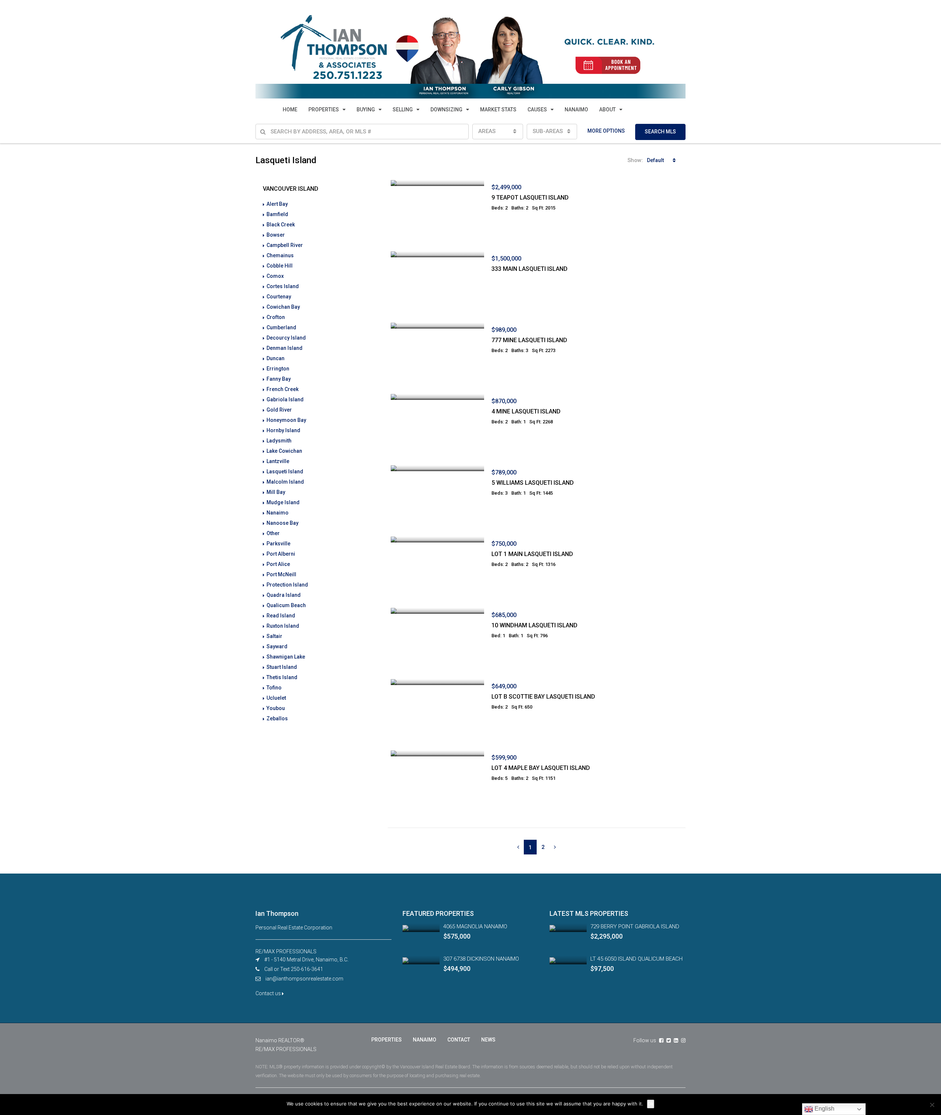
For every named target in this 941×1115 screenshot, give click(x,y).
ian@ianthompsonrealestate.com (304, 979)
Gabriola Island (285, 399)
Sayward (276, 646)
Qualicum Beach (286, 605)
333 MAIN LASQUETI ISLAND (529, 268)
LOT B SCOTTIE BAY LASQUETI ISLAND (543, 696)
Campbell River (284, 245)
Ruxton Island (282, 626)
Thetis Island (281, 677)
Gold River (279, 410)
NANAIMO (576, 109)
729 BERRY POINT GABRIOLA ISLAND (634, 926)
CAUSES (537, 109)
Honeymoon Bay (286, 420)
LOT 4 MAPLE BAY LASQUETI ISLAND (540, 767)
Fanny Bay (278, 379)
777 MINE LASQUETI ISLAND (529, 340)
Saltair (274, 636)
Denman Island (284, 348)
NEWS (488, 1040)
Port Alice (278, 564)
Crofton (275, 317)
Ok (651, 1104)
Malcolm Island (285, 482)
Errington (277, 369)
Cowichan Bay (283, 307)
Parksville (278, 543)
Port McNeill (281, 574)
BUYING (366, 109)
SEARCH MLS (660, 132)
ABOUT (607, 109)
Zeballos (277, 718)
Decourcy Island (286, 338)
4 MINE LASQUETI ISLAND (526, 411)
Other (273, 533)
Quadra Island (283, 595)
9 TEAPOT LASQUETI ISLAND (530, 197)
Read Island (280, 616)
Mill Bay (275, 492)
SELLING (403, 109)
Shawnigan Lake (285, 657)
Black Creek (280, 224)
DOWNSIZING (446, 109)
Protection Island (287, 585)
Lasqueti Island (284, 471)
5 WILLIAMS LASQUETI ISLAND (532, 482)
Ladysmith (278, 441)
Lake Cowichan (284, 451)
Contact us (268, 993)
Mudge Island (283, 502)
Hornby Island (283, 430)
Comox (275, 276)
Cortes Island (282, 286)
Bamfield (277, 214)
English (823, 1108)
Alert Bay (277, 204)
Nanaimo (277, 513)
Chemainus (280, 255)
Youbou (275, 708)
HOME (290, 109)
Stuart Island (281, 667)
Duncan (275, 358)
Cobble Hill (279, 266)
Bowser (275, 235)
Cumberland (281, 327)
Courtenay (278, 297)
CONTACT (458, 1040)
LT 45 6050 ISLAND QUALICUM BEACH (636, 959)
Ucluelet (276, 698)
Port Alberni (280, 554)
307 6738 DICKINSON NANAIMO (481, 959)
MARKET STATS (498, 109)
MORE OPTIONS (606, 131)
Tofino (274, 688)
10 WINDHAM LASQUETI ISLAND (534, 625)
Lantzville (277, 461)
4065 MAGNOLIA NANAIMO (475, 926)
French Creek (282, 389)
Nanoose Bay (282, 523)
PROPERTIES (323, 109)
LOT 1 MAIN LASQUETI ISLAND (532, 554)
